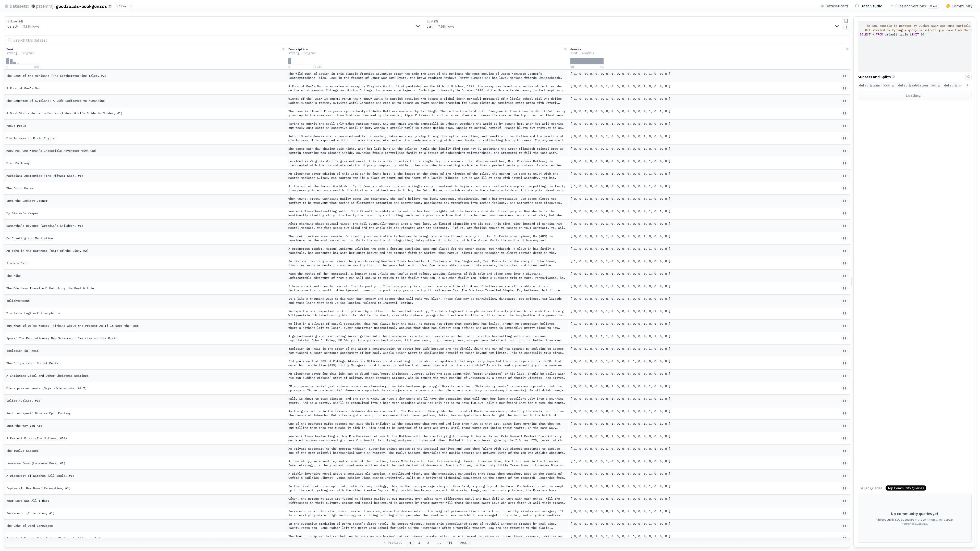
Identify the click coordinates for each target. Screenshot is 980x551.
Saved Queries (871, 488)
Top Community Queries (906, 488)
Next (463, 542)
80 (450, 542)
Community (962, 5)
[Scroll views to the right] (967, 85)
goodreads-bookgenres (81, 6)
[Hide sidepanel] (846, 21)
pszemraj (44, 6)
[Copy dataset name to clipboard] (110, 6)
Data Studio (872, 5)
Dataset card (837, 5)
